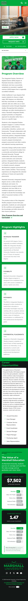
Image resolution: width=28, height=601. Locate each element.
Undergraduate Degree (9, 17)
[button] (22, 3)
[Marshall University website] (4, 3)
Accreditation (7, 582)
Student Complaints (17, 584)
